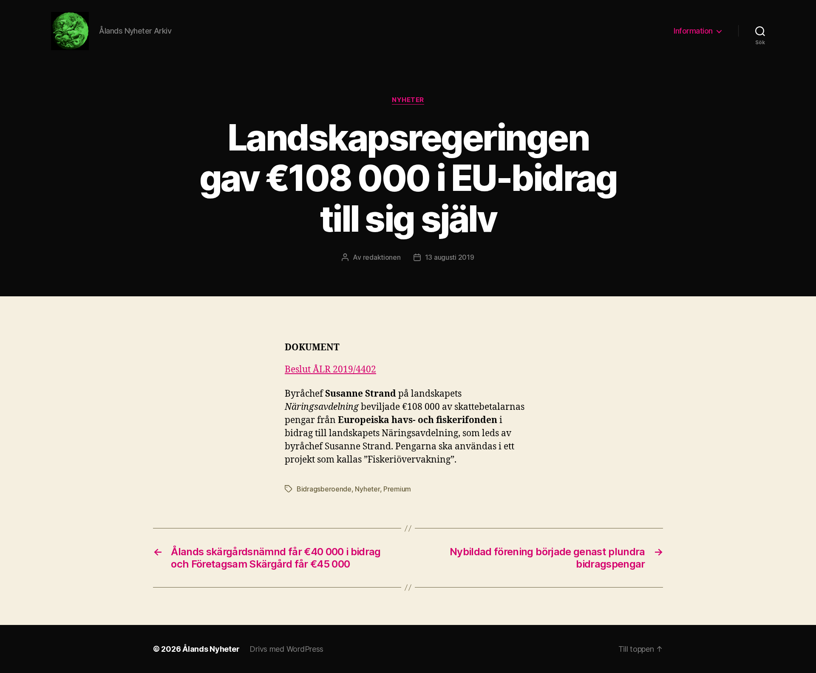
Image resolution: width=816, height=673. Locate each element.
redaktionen (382, 257)
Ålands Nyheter (210, 649)
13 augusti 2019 (449, 257)
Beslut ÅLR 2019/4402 (330, 369)
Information (693, 30)
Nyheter (408, 100)
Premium (397, 489)
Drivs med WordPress (286, 649)
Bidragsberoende (324, 489)
